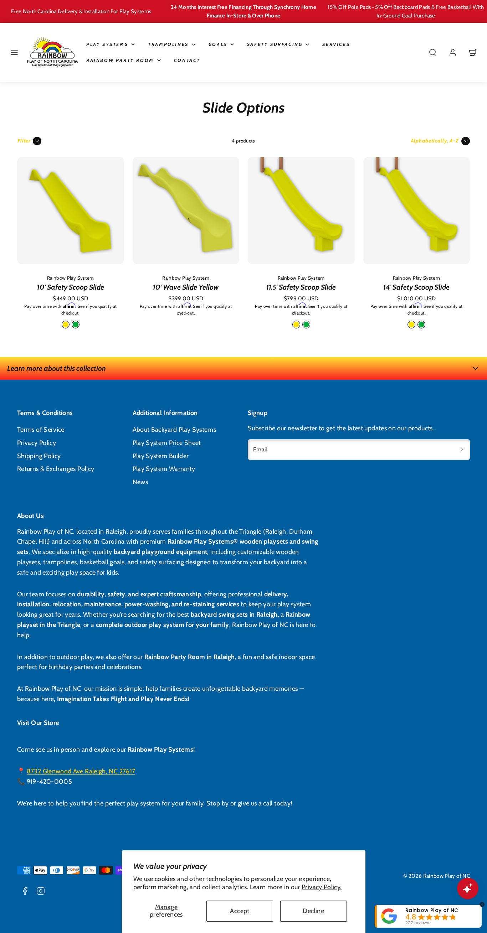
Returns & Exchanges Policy (55, 469)
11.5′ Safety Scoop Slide (301, 287)
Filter (24, 141)
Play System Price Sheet (167, 443)
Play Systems (107, 44)
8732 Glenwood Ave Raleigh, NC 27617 (81, 771)
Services (336, 44)
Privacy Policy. (322, 887)
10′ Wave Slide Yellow (186, 287)
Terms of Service (41, 430)
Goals (218, 44)
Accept (239, 911)
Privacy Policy (36, 443)
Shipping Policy (39, 456)
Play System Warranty (164, 469)
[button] (14, 52)
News (140, 482)
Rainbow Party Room (120, 60)
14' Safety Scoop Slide (416, 287)
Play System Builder (161, 456)
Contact (187, 60)
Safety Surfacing (275, 44)
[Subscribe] (462, 449)
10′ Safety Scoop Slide (70, 287)
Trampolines (168, 44)
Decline (313, 911)
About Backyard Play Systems (174, 430)
